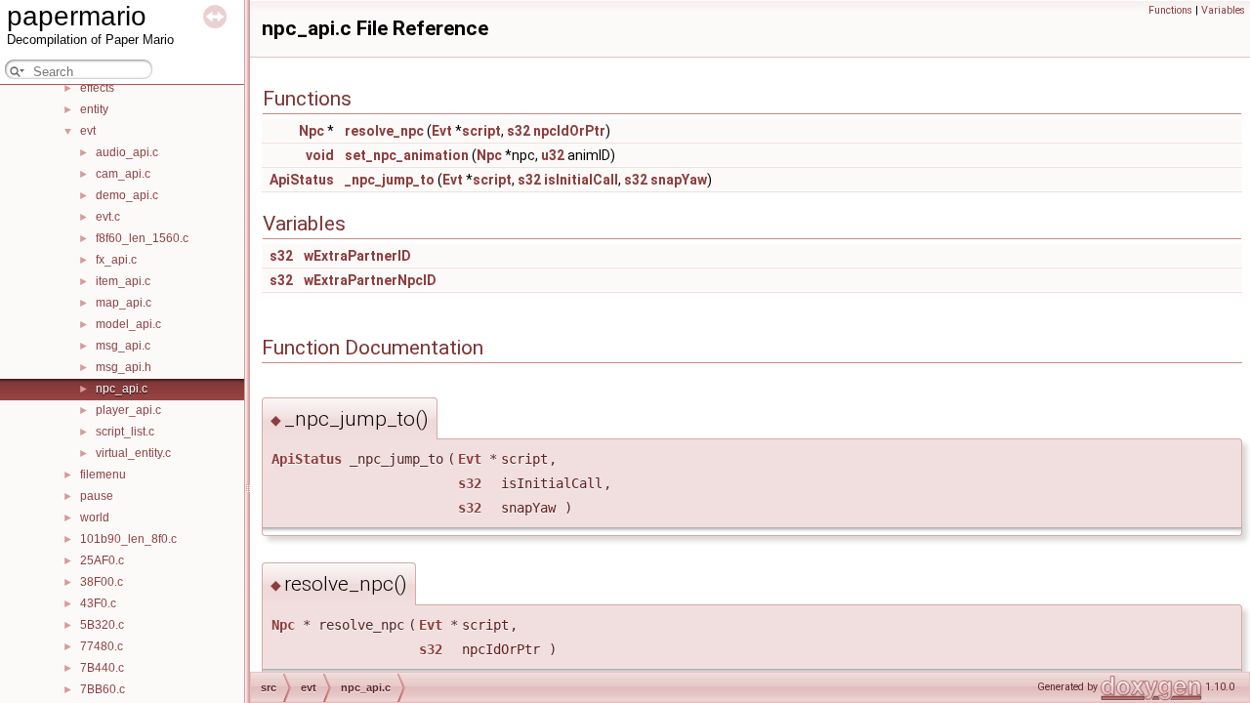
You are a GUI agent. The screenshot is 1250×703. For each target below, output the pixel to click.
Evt (442, 131)
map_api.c (123, 303)
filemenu (103, 474)
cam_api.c (123, 174)
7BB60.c (102, 689)
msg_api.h (123, 367)
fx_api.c (116, 260)
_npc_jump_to (390, 179)
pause (96, 496)
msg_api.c (123, 345)
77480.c (101, 646)
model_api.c (128, 324)
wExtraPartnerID (357, 256)
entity (94, 109)
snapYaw (678, 179)
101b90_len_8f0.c (128, 539)
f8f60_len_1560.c (142, 238)
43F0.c (98, 603)
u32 (552, 155)
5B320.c (102, 625)
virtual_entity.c (133, 453)
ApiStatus (302, 179)
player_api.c (128, 410)
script (481, 131)
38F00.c (101, 582)
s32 (518, 131)
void (320, 155)
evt (88, 131)
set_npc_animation (407, 155)
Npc (311, 131)
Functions (1170, 10)
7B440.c (102, 668)
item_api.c (123, 281)
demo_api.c (127, 195)
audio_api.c (127, 152)
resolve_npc (384, 131)
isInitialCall (581, 179)
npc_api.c (121, 388)
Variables (1223, 10)
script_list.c (125, 431)
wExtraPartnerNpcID (370, 280)
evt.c (108, 217)
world (94, 517)
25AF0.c (102, 560)
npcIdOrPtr (569, 131)
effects (97, 88)
